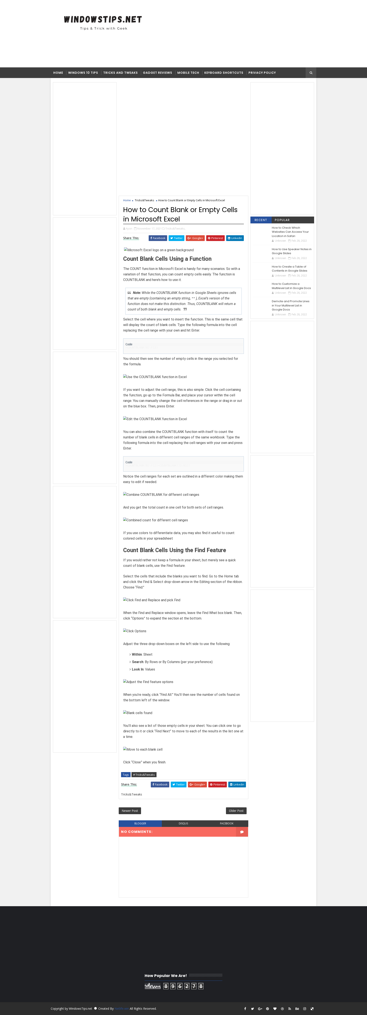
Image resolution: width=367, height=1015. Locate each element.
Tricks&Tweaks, (175, 228)
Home (58, 73)
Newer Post (130, 811)
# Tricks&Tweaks (144, 775)
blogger (140, 823)
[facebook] (245, 1008)
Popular (282, 220)
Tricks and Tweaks (120, 73)
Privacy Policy (262, 73)
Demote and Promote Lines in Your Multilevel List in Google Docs (290, 305)
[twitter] (252, 1008)
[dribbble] (282, 1008)
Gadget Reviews (157, 73)
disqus (183, 823)
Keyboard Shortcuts (223, 73)
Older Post (236, 811)
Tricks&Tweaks (144, 200)
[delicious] (312, 1008)
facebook (226, 823)
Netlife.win (122, 1008)
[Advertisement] (193, 33)
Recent (261, 220)
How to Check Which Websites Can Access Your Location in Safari (290, 232)
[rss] (290, 1008)
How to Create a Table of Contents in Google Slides (289, 269)
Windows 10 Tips (83, 73)
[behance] (297, 1008)
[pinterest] (267, 1008)
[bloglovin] (275, 1008)
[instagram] (304, 1008)
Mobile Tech (188, 73)
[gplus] (260, 1008)
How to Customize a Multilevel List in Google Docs (291, 286)
